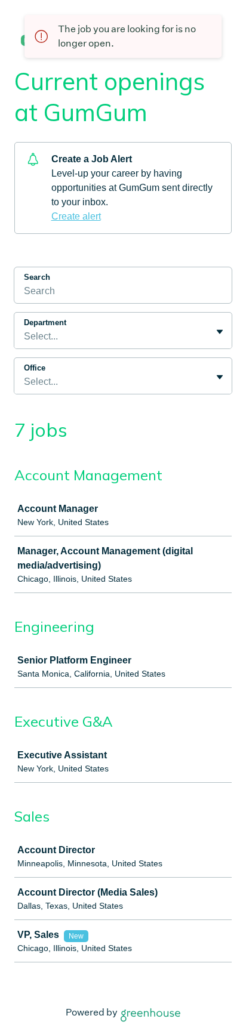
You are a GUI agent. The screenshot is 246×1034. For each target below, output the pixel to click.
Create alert (76, 216)
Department (45, 322)
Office (34, 367)
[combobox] (25, 336)
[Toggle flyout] (220, 332)
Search (37, 277)
